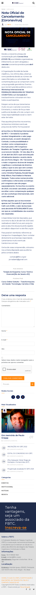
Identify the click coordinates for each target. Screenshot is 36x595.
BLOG (26, 580)
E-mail (5, 340)
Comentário (6, 306)
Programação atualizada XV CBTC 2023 (21, 469)
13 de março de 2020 (21, 24)
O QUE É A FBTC (14, 578)
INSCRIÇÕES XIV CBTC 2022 (17, 447)
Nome (4, 331)
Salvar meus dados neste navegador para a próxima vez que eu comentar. (18, 361)
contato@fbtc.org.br (18, 257)
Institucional (10, 9)
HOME (4, 578)
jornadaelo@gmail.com (18, 259)
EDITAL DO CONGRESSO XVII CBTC (20, 453)
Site (3, 349)
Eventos (5, 483)
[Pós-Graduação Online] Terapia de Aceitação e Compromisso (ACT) (19, 461)
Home (3, 9)
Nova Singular (25, 587)
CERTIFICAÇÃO (26, 578)
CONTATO (5, 582)
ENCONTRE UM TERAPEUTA (12, 580)
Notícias (5, 491)
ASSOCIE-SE (14, 582)
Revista (5, 494)
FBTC (9, 24)
